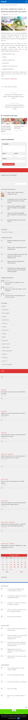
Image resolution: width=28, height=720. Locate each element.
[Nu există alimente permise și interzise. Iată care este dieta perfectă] (7, 121)
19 (18, 564)
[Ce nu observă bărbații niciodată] (3, 676)
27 (21, 567)
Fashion (4, 316)
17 (11, 564)
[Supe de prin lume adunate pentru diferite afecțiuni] (3, 263)
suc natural (14, 86)
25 (14, 567)
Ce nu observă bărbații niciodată (15, 675)
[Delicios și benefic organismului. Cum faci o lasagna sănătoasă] (3, 611)
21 (25, 564)
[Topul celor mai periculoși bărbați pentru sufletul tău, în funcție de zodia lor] (3, 215)
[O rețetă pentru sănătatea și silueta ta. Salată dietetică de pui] (3, 597)
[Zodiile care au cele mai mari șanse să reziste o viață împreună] (14, 404)
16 (6, 564)
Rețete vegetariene (7, 350)
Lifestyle (4, 326)
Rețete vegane (6, 347)
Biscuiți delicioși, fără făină (14, 616)
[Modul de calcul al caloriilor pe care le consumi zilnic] (3, 658)
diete (9, 86)
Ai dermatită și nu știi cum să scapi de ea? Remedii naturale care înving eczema (17, 201)
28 (25, 567)
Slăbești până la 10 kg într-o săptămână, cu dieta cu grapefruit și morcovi (16, 651)
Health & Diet (5, 5)
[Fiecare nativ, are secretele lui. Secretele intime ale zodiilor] (14, 382)
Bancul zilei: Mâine (12, 688)
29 (2, 569)
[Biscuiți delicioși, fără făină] (3, 618)
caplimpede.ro (13, 78)
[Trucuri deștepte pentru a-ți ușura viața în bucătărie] (3, 670)
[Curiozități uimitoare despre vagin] (20, 121)
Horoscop (4, 323)
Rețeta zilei (5, 340)
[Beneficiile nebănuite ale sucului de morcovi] (3, 222)
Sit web (4, 158)
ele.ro (17, 51)
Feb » (21, 571)
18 (14, 564)
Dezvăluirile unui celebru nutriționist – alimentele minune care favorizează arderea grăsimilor (17, 270)
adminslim (5, 14)
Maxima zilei (5, 330)
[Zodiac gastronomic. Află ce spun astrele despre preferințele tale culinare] (14, 425)
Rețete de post (6, 344)
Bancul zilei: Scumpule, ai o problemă (17, 681)
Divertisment (5, 309)
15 (2, 564)
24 (11, 567)
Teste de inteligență (7, 364)
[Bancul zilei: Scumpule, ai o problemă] (3, 683)
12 (18, 562)
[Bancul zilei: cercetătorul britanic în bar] (3, 697)
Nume (4, 153)
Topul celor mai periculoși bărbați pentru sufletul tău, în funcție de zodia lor (17, 214)
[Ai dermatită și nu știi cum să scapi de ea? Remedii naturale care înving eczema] (3, 201)
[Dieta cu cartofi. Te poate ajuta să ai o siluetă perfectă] (3, 249)
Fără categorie (6, 313)
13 (21, 562)
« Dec (6, 571)
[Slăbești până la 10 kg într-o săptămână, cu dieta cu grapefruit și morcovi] (14, 536)
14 (25, 562)
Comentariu (5, 144)
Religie (4, 337)
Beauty (4, 306)
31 (11, 569)
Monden (4, 333)
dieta (6, 86)
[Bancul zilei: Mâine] (3, 690)
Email (16, 153)
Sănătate (4, 354)
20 (21, 564)
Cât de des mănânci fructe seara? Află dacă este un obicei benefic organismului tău (17, 256)
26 (18, 567)
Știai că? (4, 361)
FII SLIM (3, 2)
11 (14, 562)
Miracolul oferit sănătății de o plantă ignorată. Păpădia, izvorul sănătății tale (16, 208)
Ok (18, 718)
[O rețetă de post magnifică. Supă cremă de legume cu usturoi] (3, 591)
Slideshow (13, 5)
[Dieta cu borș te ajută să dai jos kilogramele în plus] (3, 194)
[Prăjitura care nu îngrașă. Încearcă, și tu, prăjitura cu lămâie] (3, 604)
